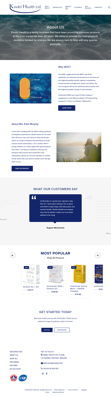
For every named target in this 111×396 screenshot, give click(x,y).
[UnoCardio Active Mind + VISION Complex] (79, 274)
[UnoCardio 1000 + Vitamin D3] (55, 274)
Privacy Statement (59, 390)
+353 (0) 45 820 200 (50, 368)
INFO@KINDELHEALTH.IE (53, 363)
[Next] (98, 255)
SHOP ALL (14, 359)
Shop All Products (55, 258)
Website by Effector (58, 392)
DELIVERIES (14, 362)
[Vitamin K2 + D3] (31, 274)
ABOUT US (14, 355)
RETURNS (13, 365)
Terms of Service (73, 390)
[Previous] (13, 255)
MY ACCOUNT (15, 369)
